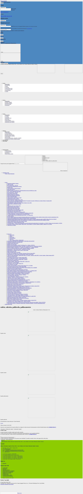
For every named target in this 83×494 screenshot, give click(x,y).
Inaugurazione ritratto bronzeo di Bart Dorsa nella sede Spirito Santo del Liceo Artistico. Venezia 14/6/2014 (26, 302)
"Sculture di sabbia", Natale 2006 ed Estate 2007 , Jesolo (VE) (18, 261)
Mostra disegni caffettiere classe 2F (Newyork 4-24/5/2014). (18, 298)
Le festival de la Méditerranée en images (14, 186)
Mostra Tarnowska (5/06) (11, 251)
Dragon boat (11, 237)
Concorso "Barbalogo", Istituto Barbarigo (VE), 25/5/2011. (17, 276)
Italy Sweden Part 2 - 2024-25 (12, 192)
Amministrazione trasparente (8, 475)
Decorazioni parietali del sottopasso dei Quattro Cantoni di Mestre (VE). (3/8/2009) (22, 267)
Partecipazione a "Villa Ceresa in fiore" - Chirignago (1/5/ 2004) (18, 249)
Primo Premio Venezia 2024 (12, 193)
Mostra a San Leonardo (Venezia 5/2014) (14, 299)
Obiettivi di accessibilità (7, 472)
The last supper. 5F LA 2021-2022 (13, 208)
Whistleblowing (5, 473)
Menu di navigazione (63, 170)
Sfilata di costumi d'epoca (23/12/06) (13, 252)
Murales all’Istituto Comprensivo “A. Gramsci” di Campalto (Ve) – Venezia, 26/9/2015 (22, 247)
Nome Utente (13, 8)
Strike (8, 204)
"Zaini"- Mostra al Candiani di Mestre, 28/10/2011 (16, 278)
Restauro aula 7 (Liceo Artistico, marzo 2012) (15, 283)
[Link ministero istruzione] (5, 1)
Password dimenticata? (4, 11)
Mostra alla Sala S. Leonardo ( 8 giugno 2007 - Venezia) (17, 259)
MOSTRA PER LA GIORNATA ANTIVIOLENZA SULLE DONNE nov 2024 (21, 190)
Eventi (44, 158)
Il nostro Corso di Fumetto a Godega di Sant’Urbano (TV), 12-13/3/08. (20, 265)
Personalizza (3, 429)
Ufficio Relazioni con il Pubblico (8, 470)
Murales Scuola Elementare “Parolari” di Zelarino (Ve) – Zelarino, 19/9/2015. (21, 245)
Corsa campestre (12, 238)
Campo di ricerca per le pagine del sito (7, 163)
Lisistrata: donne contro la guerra (13, 206)
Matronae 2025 (10, 187)
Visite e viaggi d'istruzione (9, 173)
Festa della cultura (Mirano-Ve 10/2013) (14, 293)
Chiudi (2, 34)
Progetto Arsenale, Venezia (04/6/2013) (14, 292)
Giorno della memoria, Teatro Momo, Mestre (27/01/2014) (17, 295)
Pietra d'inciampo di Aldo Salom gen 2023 (14, 201)
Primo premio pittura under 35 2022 (13, 207)
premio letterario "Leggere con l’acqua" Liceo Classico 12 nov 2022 (19, 202)
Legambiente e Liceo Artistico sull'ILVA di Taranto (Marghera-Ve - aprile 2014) (21, 296)
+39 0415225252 (7, 448)
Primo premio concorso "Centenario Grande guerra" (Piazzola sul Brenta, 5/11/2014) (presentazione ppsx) (26, 303)
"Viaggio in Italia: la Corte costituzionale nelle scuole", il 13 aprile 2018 (20, 215)
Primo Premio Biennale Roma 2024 (13, 195)
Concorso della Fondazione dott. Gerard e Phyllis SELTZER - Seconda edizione (21, 218)
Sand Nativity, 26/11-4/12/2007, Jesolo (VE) (15, 263)
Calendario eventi (46, 157)
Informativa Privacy (6, 469)
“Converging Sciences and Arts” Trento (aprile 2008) (16, 266)
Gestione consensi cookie (7, 474)
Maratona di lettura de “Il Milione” (13, 194)
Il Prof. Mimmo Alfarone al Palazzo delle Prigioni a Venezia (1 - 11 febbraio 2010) (22, 270)
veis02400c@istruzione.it (14, 449)
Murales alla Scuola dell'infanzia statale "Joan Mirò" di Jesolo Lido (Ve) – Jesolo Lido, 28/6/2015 (24, 246)
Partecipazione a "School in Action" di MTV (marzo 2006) (17, 250)
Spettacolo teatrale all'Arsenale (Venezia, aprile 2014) (16, 297)
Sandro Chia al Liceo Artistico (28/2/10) (14, 268)
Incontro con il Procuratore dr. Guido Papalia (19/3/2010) (17, 269)
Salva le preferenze (9, 439)
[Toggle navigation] (46, 68)
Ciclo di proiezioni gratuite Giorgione (14, 188)
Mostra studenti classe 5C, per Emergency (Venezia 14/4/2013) (18, 289)
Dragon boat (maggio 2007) (12, 256)
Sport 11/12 (45, 159)
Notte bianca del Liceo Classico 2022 (14, 205)
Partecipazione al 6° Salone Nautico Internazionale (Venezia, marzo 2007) (20, 254)
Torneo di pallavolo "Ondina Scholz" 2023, (15, 199)
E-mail (12, 26)
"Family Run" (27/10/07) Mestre (13, 262)
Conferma (6, 63)
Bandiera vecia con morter (12, 244)
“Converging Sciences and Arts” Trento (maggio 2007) (17, 257)
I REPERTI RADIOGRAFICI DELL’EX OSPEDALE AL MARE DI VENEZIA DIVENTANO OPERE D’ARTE (28, 220)
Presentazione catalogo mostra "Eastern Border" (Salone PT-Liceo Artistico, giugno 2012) (23, 285)
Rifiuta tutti (9, 429)
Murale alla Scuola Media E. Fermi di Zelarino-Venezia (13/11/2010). (19, 271)
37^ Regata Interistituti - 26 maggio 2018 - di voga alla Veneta (18, 214)
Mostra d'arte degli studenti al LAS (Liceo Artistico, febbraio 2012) (19, 282)
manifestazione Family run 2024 (13, 198)
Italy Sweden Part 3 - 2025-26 (12, 185)
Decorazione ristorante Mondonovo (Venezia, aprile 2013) (17, 290)
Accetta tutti (17, 429)
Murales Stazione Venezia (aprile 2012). (14, 284)
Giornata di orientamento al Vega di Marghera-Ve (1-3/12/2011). (18, 279)
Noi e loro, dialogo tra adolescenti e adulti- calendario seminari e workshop (20, 248)
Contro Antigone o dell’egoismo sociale (14, 197)
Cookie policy (5, 467)
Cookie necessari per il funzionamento (7, 437)
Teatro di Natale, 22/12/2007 (12, 264)
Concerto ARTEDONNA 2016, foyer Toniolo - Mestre (17, 221)
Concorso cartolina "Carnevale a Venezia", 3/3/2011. (16, 274)
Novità (44, 156)
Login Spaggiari (29, 28)
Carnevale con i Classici (11, 225)
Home (44, 155)
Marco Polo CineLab (11, 189)
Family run (11, 239)
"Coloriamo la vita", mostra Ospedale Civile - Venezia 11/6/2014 (18, 301)
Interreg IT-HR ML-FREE (12, 196)
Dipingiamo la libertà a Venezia (12, 183)
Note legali (5, 468)
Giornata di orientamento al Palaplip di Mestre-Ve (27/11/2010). (18, 272)
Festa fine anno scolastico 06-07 (13, 260)
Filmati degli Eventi (8, 304)
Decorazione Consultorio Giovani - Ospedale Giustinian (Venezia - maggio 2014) (21, 300)
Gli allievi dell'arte (10, 216)
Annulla (2, 63)
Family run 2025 (10, 184)
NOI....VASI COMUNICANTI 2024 (14, 191)
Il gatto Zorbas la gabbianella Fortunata (14, 203)
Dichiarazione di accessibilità (8, 471)
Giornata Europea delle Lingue (12, 243)
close (2, 73)
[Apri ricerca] (74, 68)
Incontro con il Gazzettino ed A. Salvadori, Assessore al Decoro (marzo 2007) (21, 253)
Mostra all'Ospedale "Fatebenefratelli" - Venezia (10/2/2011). (18, 273)
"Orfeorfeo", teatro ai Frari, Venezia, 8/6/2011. (15, 277)
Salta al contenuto (3, 0)
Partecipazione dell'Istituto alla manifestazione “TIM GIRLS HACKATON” (20, 241)
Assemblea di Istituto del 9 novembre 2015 (14, 242)
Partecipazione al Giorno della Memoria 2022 (15, 209)
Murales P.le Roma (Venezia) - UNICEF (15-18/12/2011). (17, 280)
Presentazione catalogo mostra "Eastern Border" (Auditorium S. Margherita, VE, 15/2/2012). (23, 281)
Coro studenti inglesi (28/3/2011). (13, 275)
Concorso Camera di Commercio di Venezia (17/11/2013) (17, 294)
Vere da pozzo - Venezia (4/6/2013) (13, 291)
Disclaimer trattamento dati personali (6, 484)
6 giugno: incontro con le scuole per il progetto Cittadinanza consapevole (20, 213)
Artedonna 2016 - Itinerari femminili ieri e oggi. (15, 222)
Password (13, 9)
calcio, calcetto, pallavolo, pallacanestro (16, 240)
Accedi (2, 3)
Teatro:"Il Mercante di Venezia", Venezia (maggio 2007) (17, 258)
